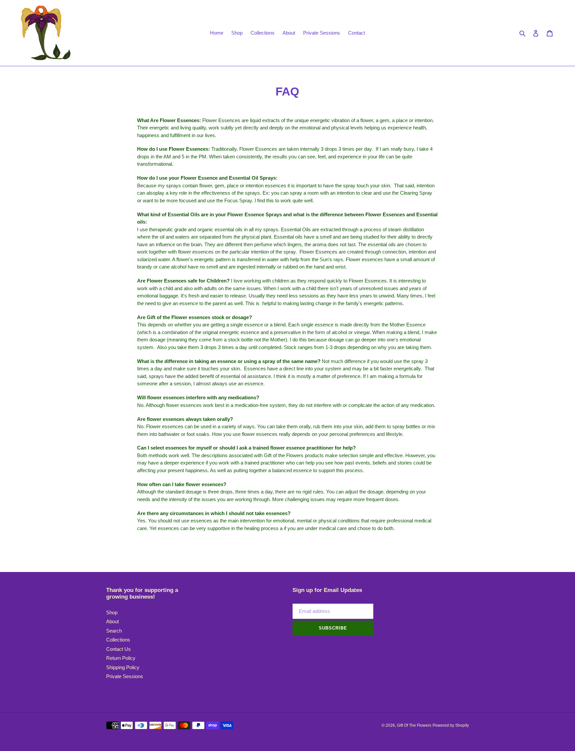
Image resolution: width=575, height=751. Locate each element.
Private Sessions (124, 676)
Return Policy (120, 658)
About (112, 621)
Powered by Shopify (451, 725)
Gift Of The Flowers (414, 725)
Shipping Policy (122, 667)
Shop (111, 612)
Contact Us (118, 649)
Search (114, 631)
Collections (118, 640)
